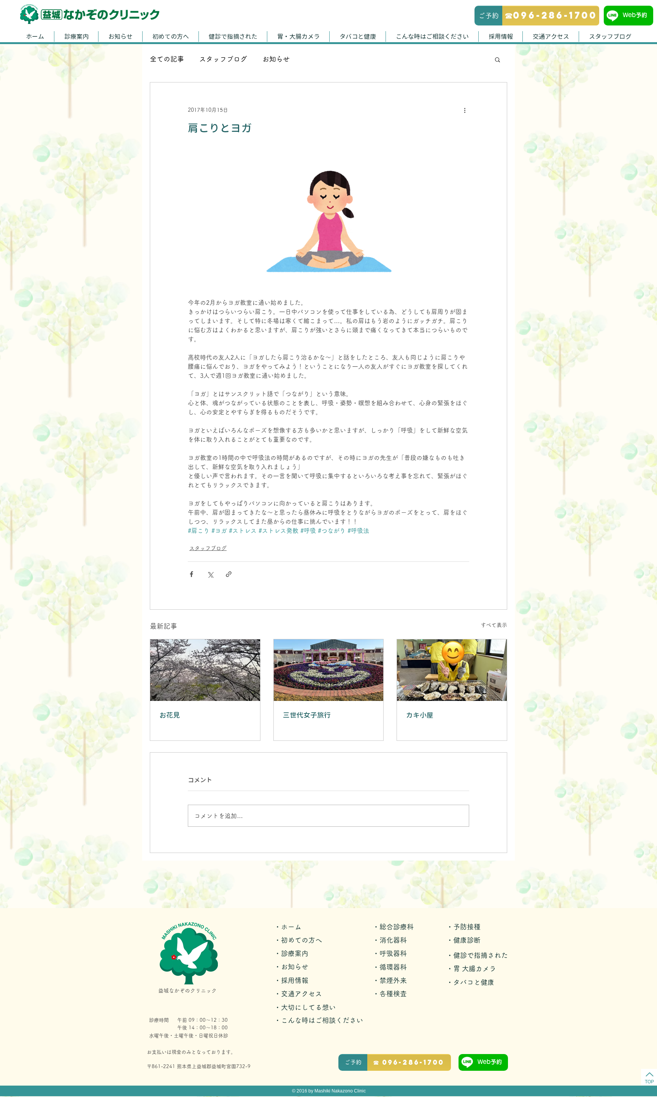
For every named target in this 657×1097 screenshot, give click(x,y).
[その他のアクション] (464, 109)
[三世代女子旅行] (329, 670)
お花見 (169, 715)
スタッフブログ (223, 58)
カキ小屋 (419, 715)
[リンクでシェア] (228, 574)
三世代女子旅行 (307, 715)
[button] (497, 59)
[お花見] (205, 670)
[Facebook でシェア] (191, 574)
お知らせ (276, 58)
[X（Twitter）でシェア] (210, 574)
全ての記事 (167, 58)
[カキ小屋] (452, 670)
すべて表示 (494, 625)
